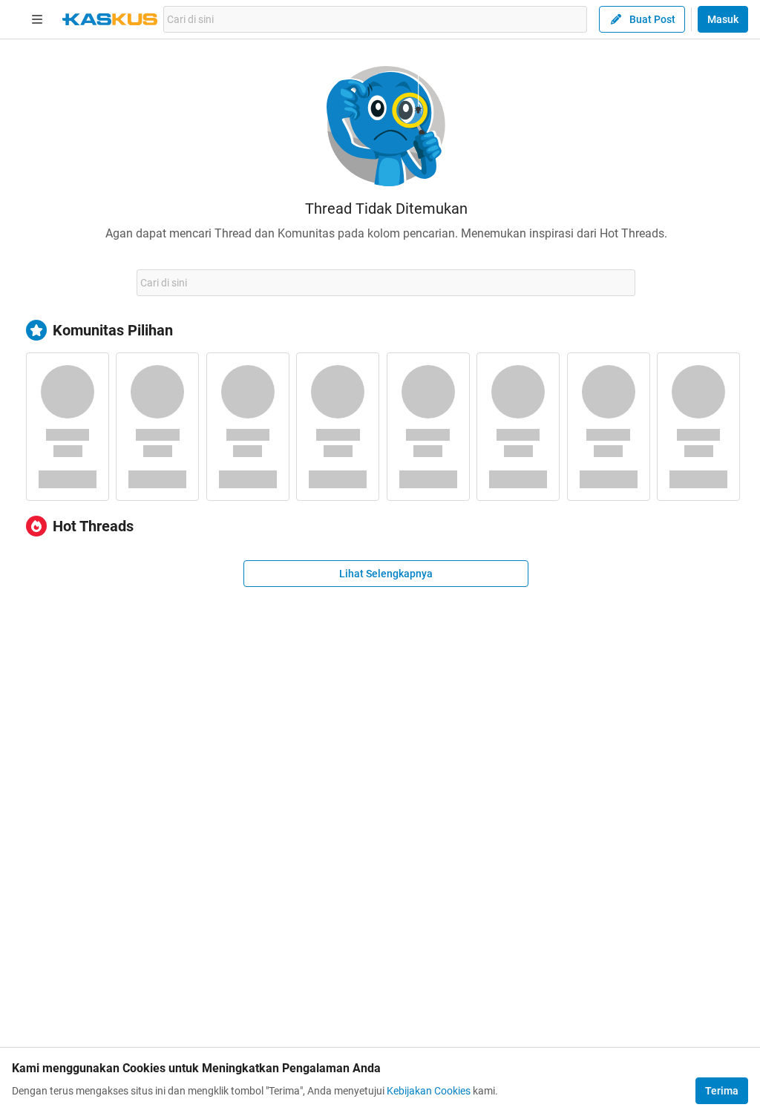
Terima (721, 1091)
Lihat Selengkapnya (386, 574)
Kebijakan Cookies (429, 1091)
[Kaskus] (109, 19)
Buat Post (652, 19)
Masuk (722, 19)
